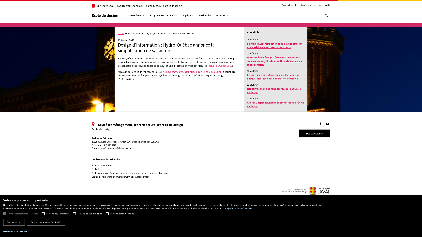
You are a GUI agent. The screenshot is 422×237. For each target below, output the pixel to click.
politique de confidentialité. (240, 208)
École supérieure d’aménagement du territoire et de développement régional (130, 172)
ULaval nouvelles (307, 5)
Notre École (135, 15)
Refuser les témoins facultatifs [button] (46, 222)
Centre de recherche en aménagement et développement (120, 176)
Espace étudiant (289, 5)
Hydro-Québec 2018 (221, 65)
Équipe (187, 15)
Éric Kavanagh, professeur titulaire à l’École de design (191, 71)
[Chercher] (326, 15)
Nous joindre (324, 5)
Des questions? (314, 133)
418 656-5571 (110, 145)
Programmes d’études (162, 15)
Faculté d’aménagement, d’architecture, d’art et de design (149, 5)
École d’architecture (102, 165)
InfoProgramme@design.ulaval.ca (117, 148)
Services (220, 15)
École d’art (97, 169)
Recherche (205, 15)
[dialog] (211, 216)
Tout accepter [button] (14, 222)
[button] (16, 231)
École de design (105, 15)
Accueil (121, 33)
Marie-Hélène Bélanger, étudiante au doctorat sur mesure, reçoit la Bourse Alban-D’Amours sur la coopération (274, 61)
